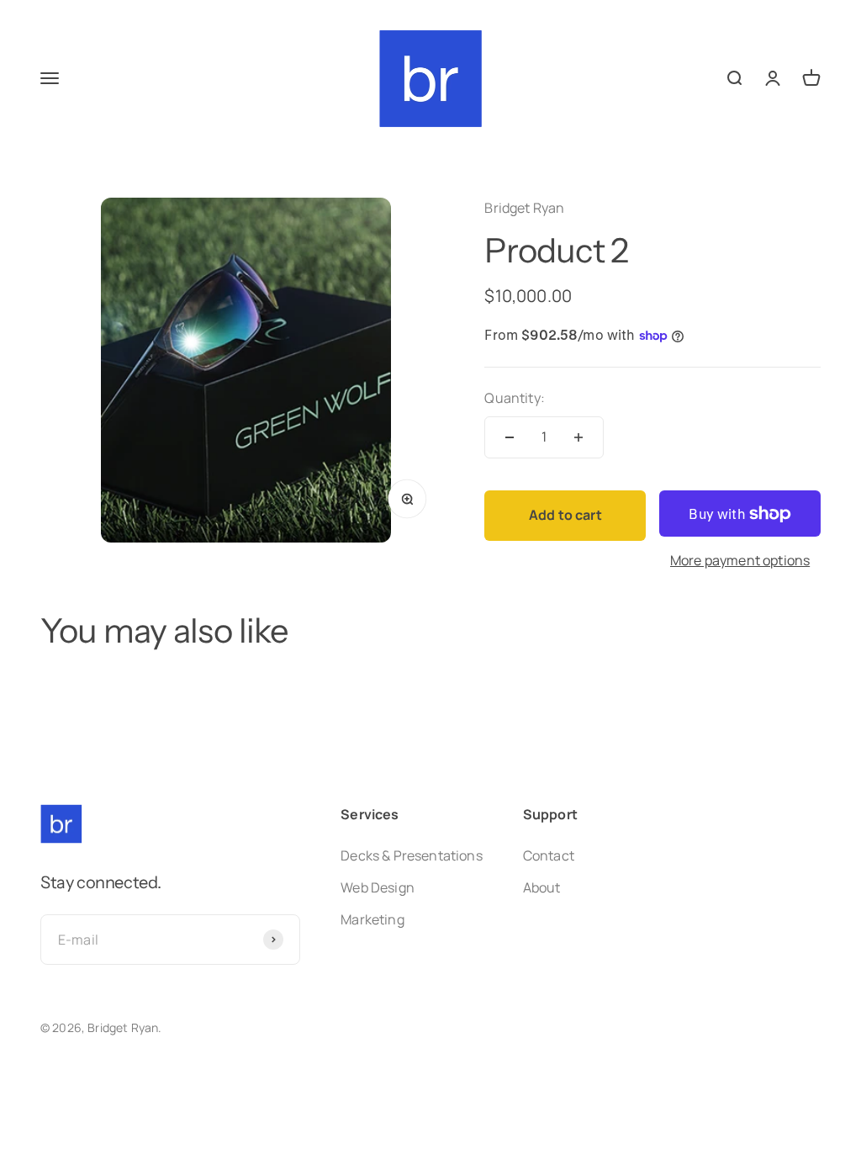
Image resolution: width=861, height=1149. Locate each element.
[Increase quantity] (578, 437)
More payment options (740, 560)
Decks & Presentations (411, 855)
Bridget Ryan (524, 208)
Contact (548, 855)
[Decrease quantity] (509, 437)
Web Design (378, 887)
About (542, 887)
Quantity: (514, 398)
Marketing (372, 919)
